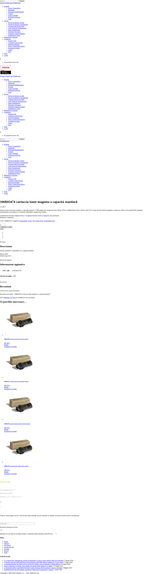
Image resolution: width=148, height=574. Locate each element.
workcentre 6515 (49, 221)
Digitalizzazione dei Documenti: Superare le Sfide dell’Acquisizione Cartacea (28, 569)
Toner (30, 221)
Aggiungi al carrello (6, 227)
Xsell (5, 552)
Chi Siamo (7, 545)
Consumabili (23, 221)
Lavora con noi (9, 547)
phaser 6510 (39, 221)
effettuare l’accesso (10, 297)
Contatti (6, 549)
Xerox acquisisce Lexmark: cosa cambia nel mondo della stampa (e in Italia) (28, 566)
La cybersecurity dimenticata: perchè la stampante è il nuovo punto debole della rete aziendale (33, 560)
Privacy (6, 551)
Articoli (6, 543)
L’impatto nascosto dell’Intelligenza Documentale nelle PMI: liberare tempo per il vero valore (33, 562)
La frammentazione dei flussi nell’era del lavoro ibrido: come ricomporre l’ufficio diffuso (32, 564)
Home (6, 542)
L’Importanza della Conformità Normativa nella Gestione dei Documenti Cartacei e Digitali (33, 568)
